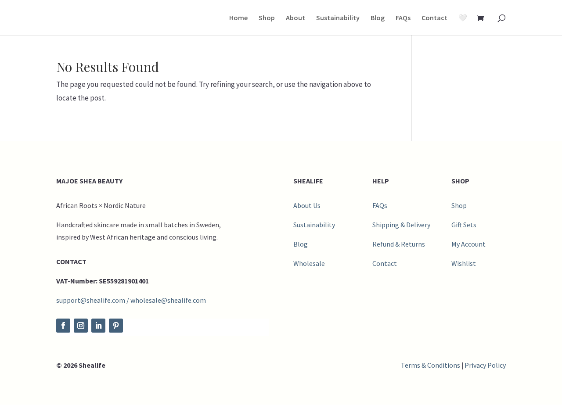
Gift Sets (463, 224)
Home (238, 18)
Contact (434, 18)
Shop (267, 18)
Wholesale (309, 263)
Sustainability (338, 18)
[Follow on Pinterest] (116, 326)
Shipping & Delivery (401, 224)
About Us (307, 205)
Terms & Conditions (430, 365)
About (295, 18)
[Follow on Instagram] (81, 326)
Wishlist (463, 263)
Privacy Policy (485, 365)
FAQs (403, 18)
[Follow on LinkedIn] (98, 326)
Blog (378, 18)
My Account (468, 244)
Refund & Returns (398, 244)
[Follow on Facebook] (63, 326)
